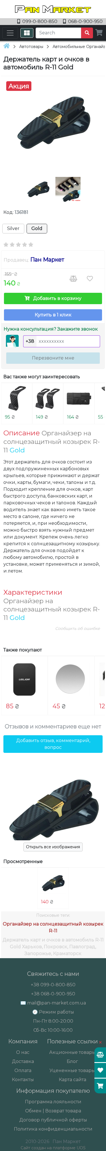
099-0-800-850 (40, 21)
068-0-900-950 (85, 21)
